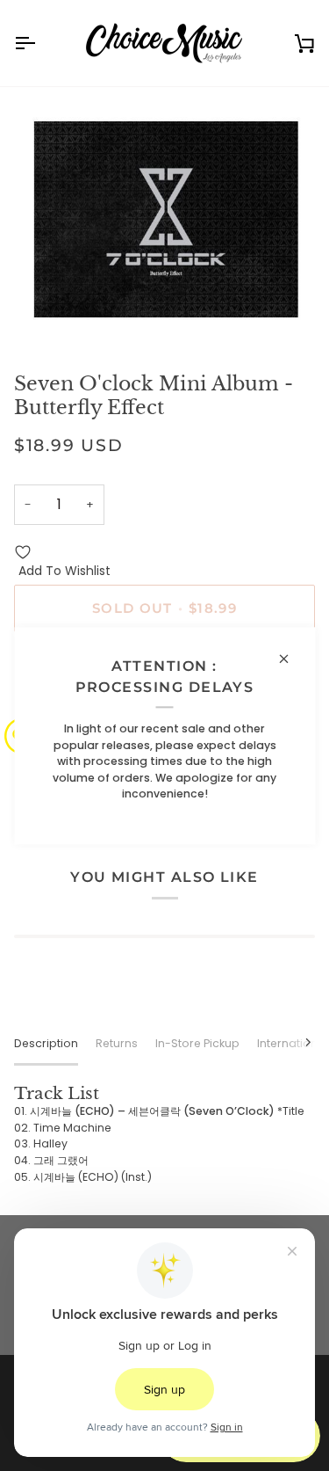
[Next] (297, 1042)
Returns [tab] (117, 1043)
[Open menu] (40, 43)
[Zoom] (47, 312)
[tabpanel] (164, 1134)
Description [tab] (46, 1043)
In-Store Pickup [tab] (197, 1043)
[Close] (291, 658)
